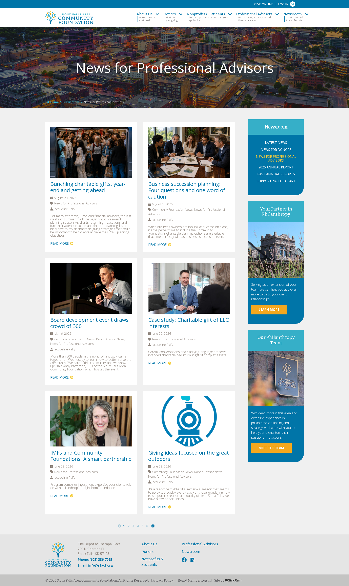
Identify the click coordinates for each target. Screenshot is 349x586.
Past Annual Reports (276, 174)
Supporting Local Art (276, 181)
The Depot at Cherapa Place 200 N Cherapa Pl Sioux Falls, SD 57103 (99, 549)
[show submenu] (158, 14)
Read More (59, 243)
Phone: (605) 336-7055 (95, 559)
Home (54, 102)
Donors (147, 551)
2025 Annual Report (276, 167)
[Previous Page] (119, 526)
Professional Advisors (200, 544)
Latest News (276, 143)
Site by (219, 580)
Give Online (263, 4)
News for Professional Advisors (276, 158)
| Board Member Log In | (194, 580)
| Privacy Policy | (162, 580)
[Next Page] (153, 526)
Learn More (269, 309)
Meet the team (271, 448)
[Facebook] (185, 560)
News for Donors (276, 150)
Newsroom (71, 102)
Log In (283, 4)
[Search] (292, 4)
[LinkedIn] (192, 560)
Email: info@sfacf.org (95, 565)
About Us (149, 544)
